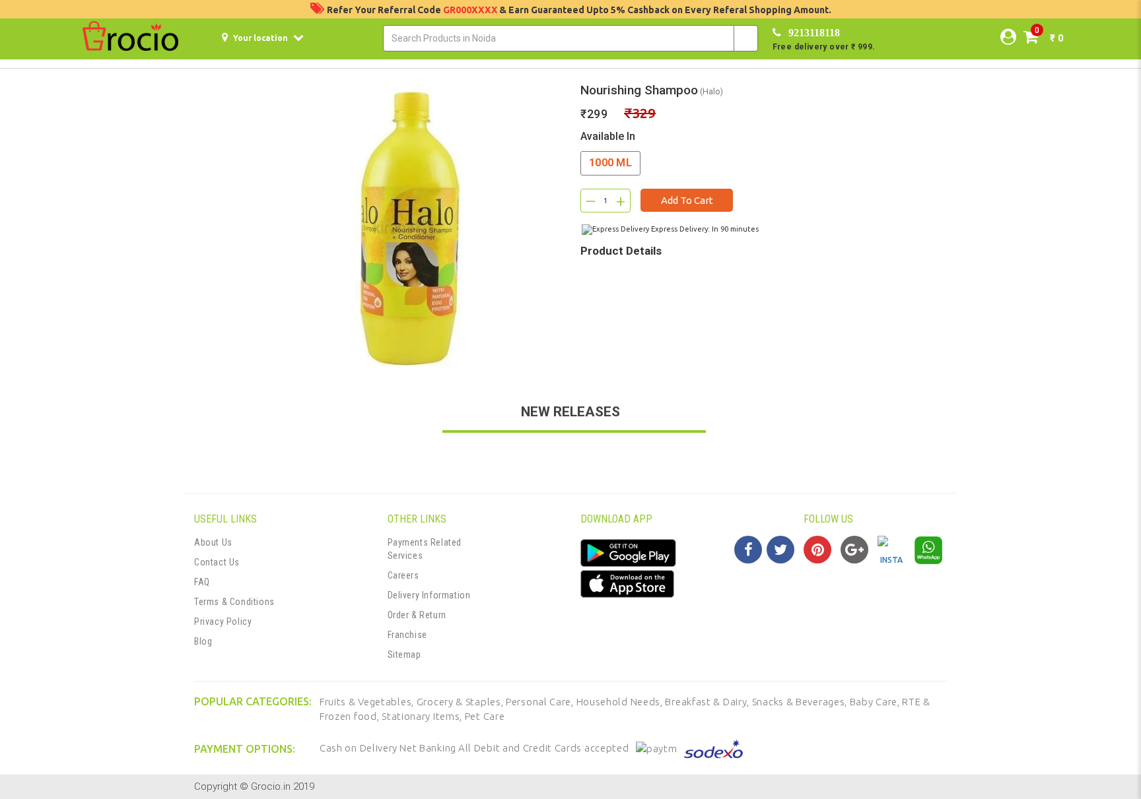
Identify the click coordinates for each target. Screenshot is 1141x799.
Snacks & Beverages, (801, 701)
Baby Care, (876, 701)
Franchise (407, 634)
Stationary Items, (423, 716)
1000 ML (610, 162)
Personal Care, (541, 701)
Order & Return (417, 615)
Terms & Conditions (234, 601)
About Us (213, 542)
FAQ (202, 582)
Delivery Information (429, 595)
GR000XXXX (471, 10)
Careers (403, 575)
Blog (203, 641)
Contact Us (217, 562)
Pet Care (485, 716)
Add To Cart (687, 200)
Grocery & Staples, (461, 701)
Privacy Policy (223, 621)
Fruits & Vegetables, (368, 701)
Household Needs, (621, 701)
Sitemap (404, 654)
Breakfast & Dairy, (708, 701)
